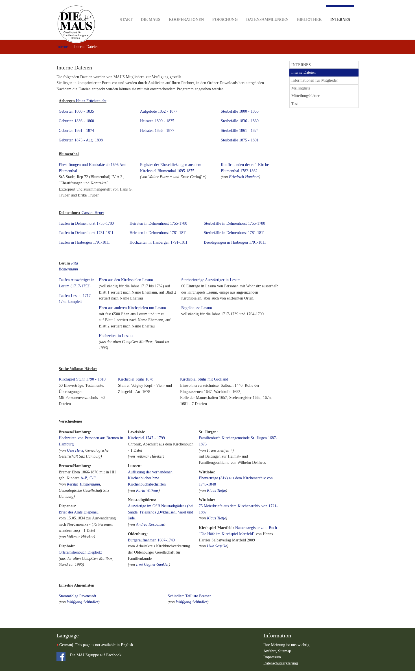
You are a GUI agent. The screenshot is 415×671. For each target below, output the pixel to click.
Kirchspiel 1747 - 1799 (146, 438)
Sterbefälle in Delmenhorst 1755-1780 (234, 223)
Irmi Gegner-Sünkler (152, 564)
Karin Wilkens (147, 490)
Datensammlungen (267, 20)
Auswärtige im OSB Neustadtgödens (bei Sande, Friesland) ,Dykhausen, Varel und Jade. (160, 512)
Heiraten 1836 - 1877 (157, 130)
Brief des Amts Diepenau (79, 512)
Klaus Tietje (216, 490)
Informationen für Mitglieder (314, 80)
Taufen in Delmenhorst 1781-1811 (86, 233)
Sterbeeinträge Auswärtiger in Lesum (211, 280)
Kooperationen (186, 20)
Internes (340, 20)
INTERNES (301, 65)
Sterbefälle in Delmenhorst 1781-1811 (234, 233)
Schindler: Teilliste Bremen (189, 596)
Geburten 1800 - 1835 (76, 111)
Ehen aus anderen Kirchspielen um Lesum (132, 308)
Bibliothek (309, 20)
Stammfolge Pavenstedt (77, 596)
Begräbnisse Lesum (196, 308)
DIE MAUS (150, 20)
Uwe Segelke (217, 546)
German (65, 645)
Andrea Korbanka (150, 524)
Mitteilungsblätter (305, 96)
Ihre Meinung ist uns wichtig (286, 645)
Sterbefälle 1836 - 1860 (240, 121)
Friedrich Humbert (244, 177)
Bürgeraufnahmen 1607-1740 (151, 540)
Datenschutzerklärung (280, 663)
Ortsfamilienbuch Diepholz (80, 552)
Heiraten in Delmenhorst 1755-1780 (158, 223)
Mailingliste (300, 88)
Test (294, 104)
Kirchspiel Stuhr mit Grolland (204, 379)
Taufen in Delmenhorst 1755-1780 (86, 223)
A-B (83, 478)
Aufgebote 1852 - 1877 (158, 111)
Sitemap (284, 651)
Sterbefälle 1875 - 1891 (240, 140)
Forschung (225, 20)
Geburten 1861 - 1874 (76, 130)
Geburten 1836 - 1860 (76, 121)
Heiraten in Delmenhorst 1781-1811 (158, 233)
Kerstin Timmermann (83, 484)
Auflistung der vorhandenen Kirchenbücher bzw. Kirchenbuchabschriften (150, 478)
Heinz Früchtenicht (91, 101)
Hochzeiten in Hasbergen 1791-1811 (158, 242)
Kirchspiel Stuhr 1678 (135, 379)
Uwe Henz (75, 450)
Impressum (272, 657)
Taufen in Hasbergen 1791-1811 (84, 242)
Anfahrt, (270, 651)
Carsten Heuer (93, 213)
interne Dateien (303, 72)
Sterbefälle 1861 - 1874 (240, 130)
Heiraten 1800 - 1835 (157, 121)
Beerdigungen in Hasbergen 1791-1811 (235, 242)
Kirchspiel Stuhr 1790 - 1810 (82, 379)
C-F (92, 478)
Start (126, 20)
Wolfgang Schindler (82, 602)
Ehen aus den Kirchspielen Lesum (126, 280)
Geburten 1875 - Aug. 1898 (81, 140)
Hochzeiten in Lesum (116, 336)
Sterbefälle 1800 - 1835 (240, 111)
